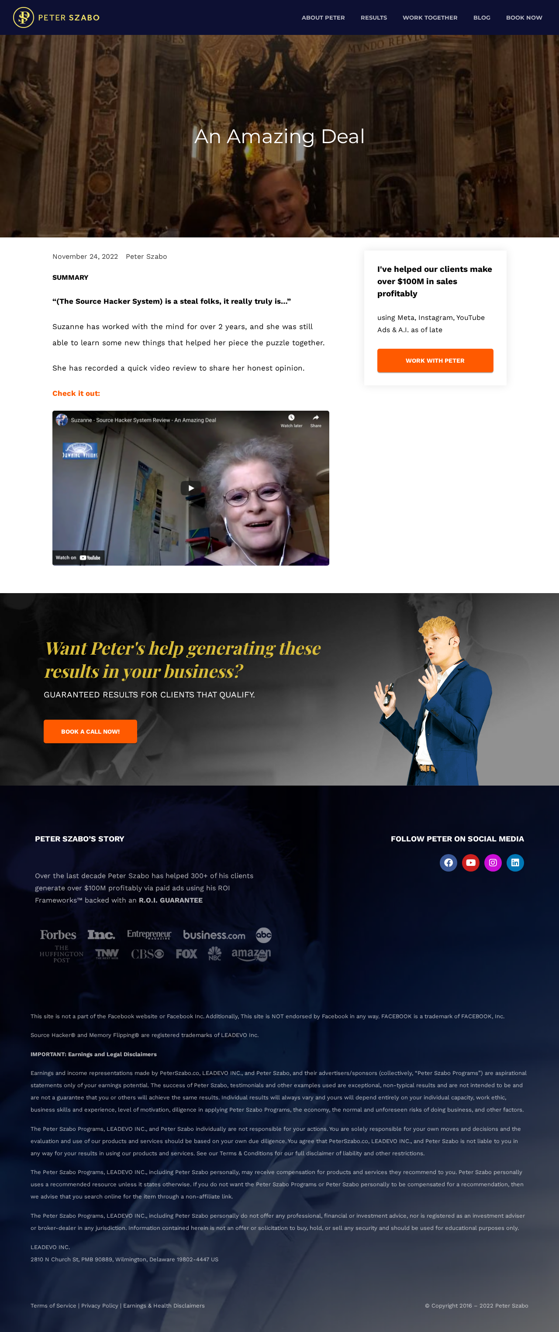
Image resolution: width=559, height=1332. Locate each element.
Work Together (430, 17)
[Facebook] (448, 863)
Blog (481, 17)
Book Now (524, 17)
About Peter (323, 17)
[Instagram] (493, 863)
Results (374, 17)
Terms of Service (53, 1305)
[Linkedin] (515, 863)
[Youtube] (471, 863)
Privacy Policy (99, 1305)
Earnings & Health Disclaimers (164, 1305)
